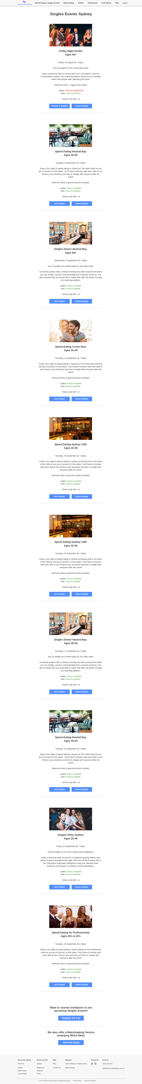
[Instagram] (95, 1064)
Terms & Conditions (90, 1081)
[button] (47, 3)
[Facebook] (92, 1064)
